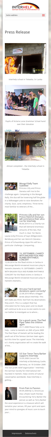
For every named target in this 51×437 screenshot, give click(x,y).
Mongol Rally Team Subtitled (28, 184)
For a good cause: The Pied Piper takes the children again (32, 322)
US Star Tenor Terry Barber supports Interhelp (32, 354)
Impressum (17, 433)
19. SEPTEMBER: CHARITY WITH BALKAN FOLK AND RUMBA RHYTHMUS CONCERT (31, 256)
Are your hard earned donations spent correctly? (32, 289)
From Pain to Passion (29, 388)
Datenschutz (30, 433)
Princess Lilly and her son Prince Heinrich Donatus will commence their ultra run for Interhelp (31, 217)
